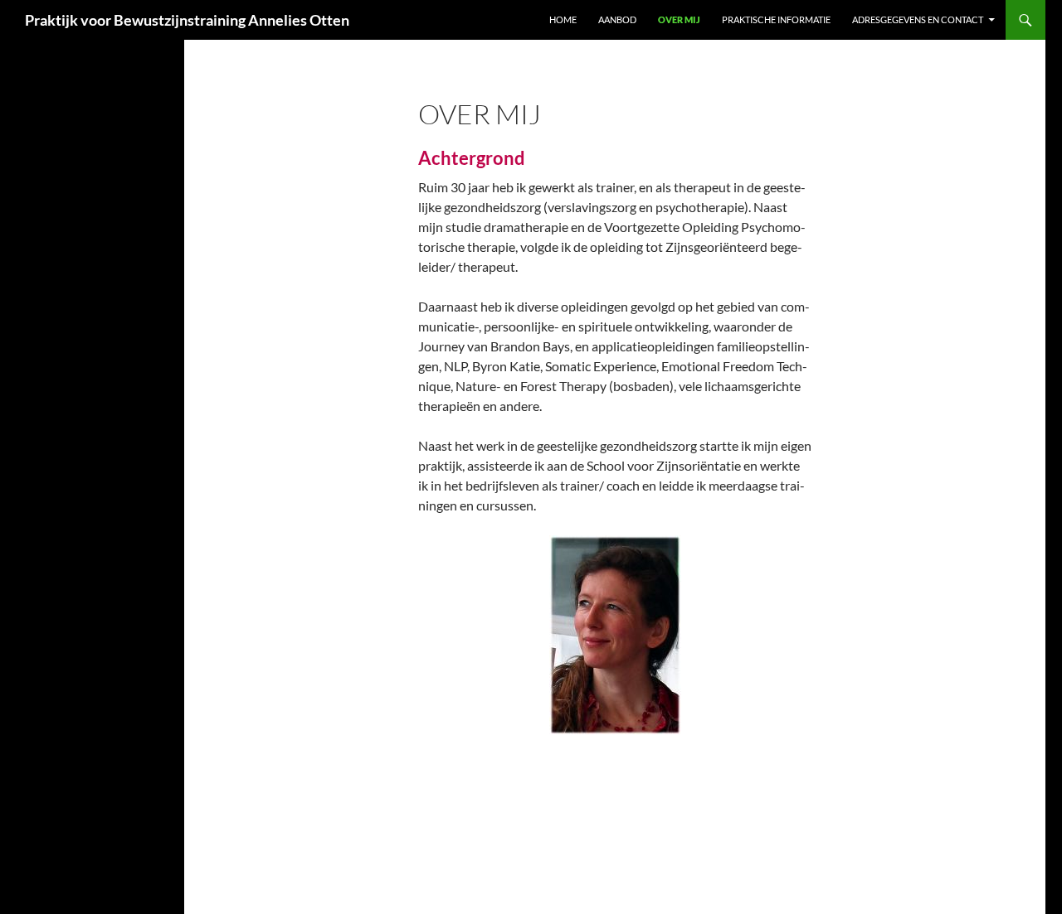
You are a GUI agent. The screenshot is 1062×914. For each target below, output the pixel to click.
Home (563, 19)
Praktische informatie (776, 19)
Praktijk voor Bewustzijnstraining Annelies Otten (187, 20)
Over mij (679, 19)
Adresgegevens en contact (917, 19)
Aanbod (617, 19)
